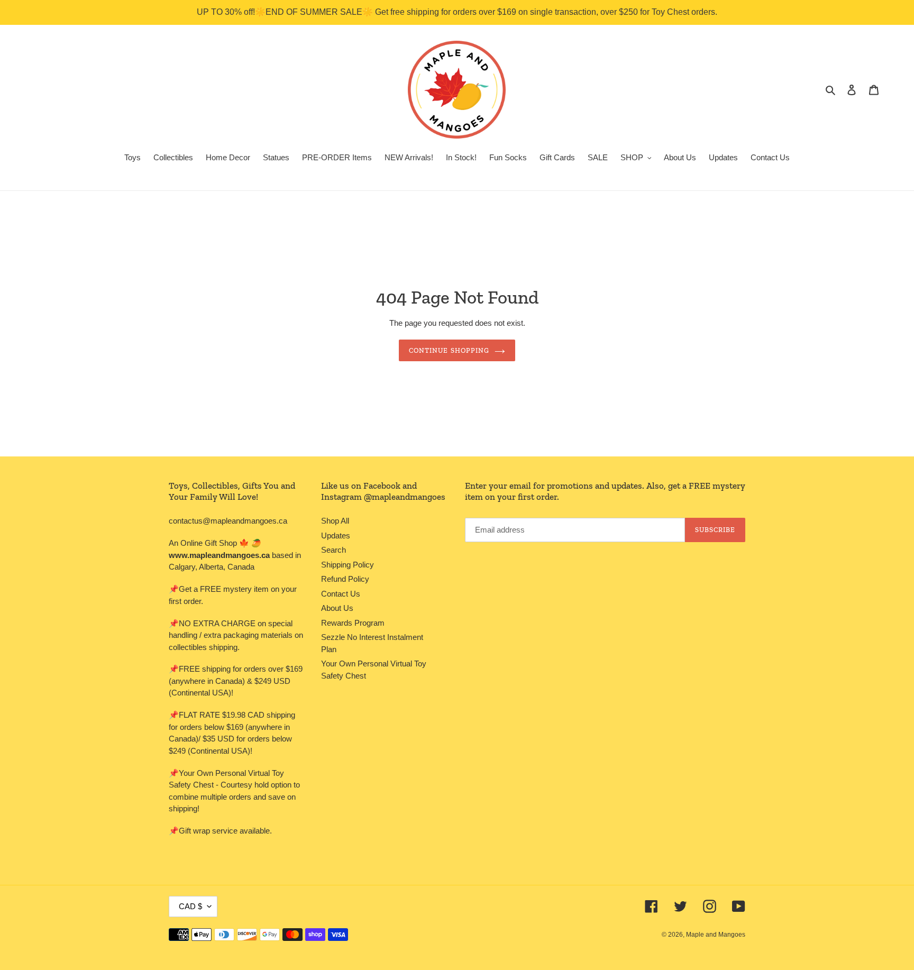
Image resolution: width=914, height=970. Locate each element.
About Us (337, 607)
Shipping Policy (347, 564)
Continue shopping (449, 350)
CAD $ (190, 906)
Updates (335, 535)
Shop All (335, 520)
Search (333, 549)
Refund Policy (345, 578)
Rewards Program (353, 622)
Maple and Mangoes (715, 934)
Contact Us (340, 593)
